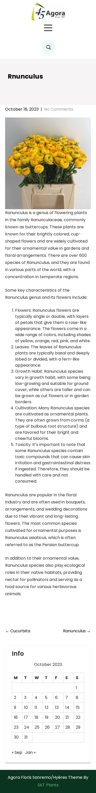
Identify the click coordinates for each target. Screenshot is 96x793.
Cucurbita (17, 631)
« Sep (17, 752)
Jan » (30, 752)
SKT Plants (48, 785)
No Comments (58, 109)
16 (16, 717)
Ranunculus (77, 631)
